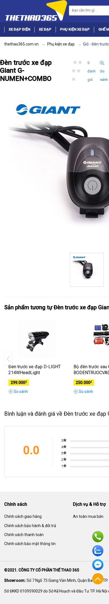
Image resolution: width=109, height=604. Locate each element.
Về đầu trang (97, 578)
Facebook (97, 564)
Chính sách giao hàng (23, 516)
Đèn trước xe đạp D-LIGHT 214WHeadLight (34, 369)
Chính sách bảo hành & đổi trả (30, 525)
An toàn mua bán (88, 516)
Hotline (97, 536)
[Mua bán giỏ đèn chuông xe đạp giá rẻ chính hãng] (35, 10)
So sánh (104, 75)
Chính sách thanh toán (24, 534)
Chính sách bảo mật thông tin (30, 543)
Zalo (97, 550)
